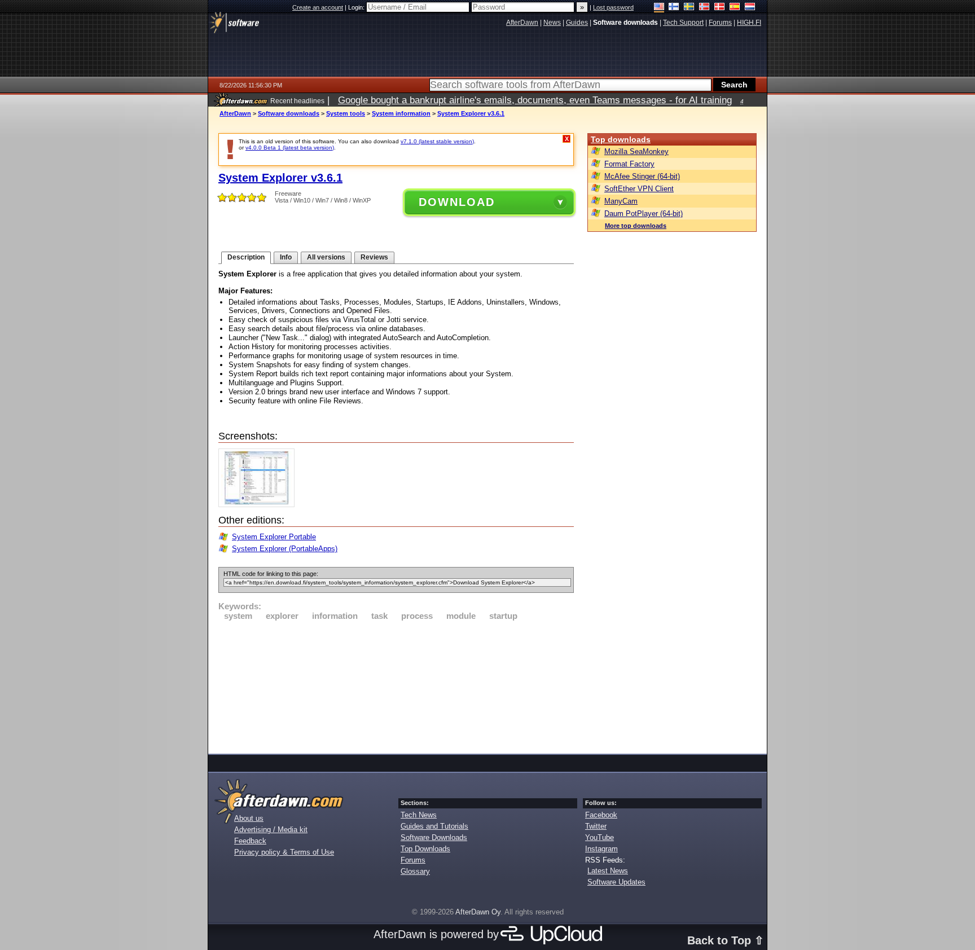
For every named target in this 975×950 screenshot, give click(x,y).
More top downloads (635, 225)
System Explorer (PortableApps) (284, 548)
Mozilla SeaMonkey (636, 151)
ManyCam (621, 201)
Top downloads (621, 139)
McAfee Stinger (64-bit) (642, 176)
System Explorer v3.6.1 (470, 113)
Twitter (596, 826)
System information (401, 113)
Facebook (601, 815)
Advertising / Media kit (271, 829)
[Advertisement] (396, 685)
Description (246, 257)
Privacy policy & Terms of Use (284, 852)
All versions (326, 257)
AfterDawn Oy (477, 912)
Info (286, 257)
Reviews (374, 257)
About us (248, 818)
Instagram (601, 849)
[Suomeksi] (674, 7)
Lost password (613, 7)
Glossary (415, 871)
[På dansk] (719, 7)
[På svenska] (689, 7)
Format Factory (629, 164)
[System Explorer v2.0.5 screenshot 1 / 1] (259, 504)
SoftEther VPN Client (639, 188)
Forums (413, 860)
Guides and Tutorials (434, 826)
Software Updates (616, 882)
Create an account (317, 7)
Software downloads (288, 113)
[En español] (735, 7)
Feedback (250, 841)
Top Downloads (425, 849)
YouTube (599, 837)
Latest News (607, 871)
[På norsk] (704, 7)
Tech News (419, 815)
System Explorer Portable (274, 537)
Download (457, 202)
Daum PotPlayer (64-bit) (643, 213)
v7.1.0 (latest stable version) (437, 141)
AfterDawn (235, 113)
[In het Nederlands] (750, 7)
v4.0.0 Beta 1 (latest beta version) (289, 147)
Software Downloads (434, 837)
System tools (345, 113)
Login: (357, 7)
